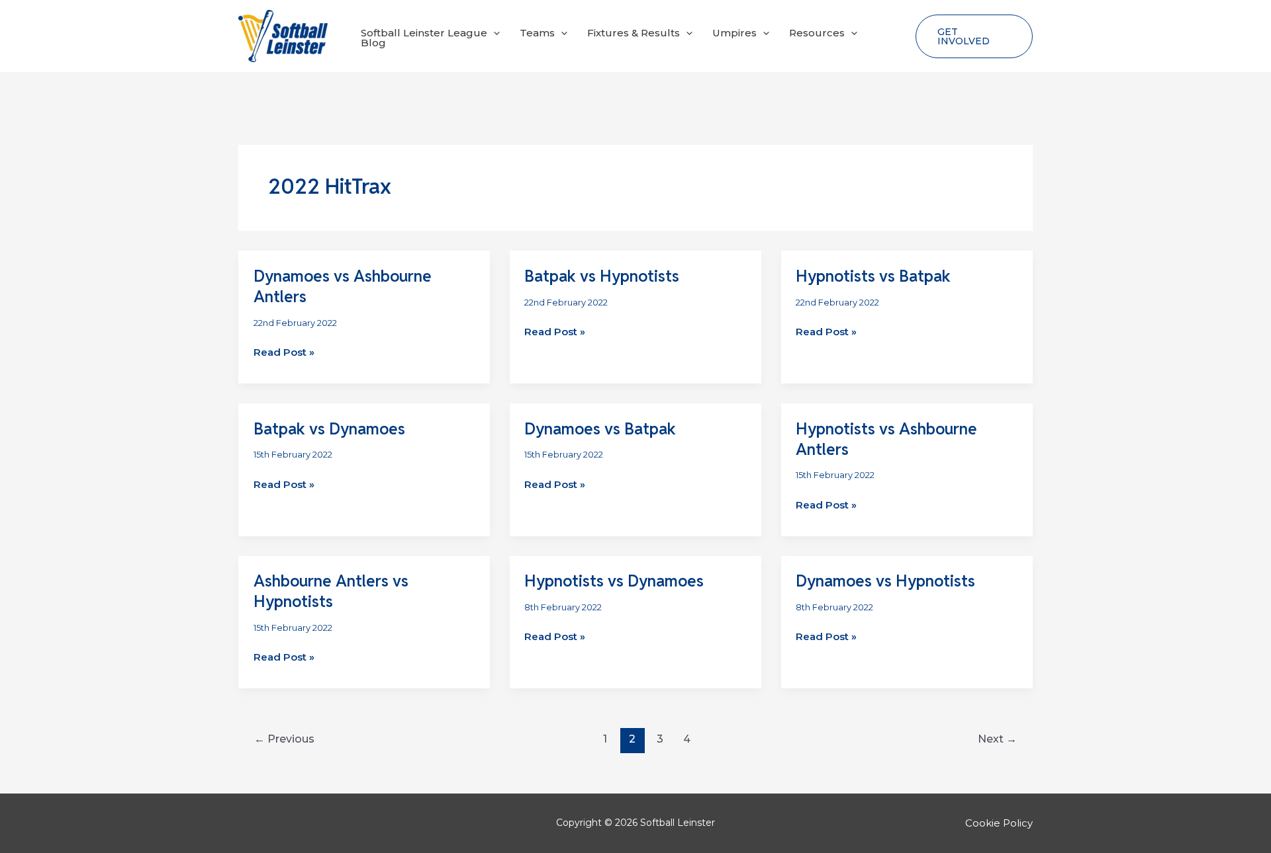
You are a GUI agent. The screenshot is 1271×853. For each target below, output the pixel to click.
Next (997, 739)
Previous (284, 739)
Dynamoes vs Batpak (600, 429)
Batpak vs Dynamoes (329, 429)
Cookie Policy (999, 823)
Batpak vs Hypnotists (601, 276)
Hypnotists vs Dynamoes (614, 581)
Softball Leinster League (424, 33)
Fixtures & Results (633, 33)
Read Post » (284, 353)
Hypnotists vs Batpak (873, 276)
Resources (817, 33)
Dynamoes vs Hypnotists (885, 581)
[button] (493, 33)
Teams (537, 33)
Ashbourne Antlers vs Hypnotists (331, 591)
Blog (373, 43)
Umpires (734, 33)
